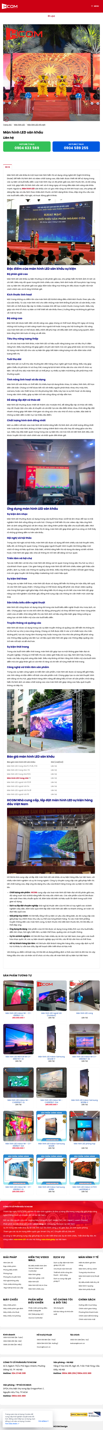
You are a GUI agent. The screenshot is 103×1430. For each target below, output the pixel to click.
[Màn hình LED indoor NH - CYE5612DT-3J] (18, 1082)
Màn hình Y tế (89, 1257)
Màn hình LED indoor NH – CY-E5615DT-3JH (18, 1145)
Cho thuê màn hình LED (63, 1269)
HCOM (34, 893)
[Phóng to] (6, 119)
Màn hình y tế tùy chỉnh (88, 1269)
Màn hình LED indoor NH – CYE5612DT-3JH (51, 1101)
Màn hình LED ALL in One (38, 1285)
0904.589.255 (69, 1373)
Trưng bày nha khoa (87, 1272)
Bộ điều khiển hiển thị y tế (89, 1282)
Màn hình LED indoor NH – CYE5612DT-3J (18, 1101)
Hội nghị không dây (11, 1281)
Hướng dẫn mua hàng (88, 1305)
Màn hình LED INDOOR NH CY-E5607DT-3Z (18, 1058)
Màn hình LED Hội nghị (36, 125)
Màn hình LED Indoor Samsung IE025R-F (84, 1101)
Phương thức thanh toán (88, 1312)
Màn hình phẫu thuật (87, 1289)
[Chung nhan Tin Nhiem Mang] (94, 1415)
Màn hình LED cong (84, 1013)
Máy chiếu (10, 1299)
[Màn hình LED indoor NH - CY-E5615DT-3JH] (18, 1126)
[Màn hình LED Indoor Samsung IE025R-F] (84, 1082)
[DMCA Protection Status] (78, 1415)
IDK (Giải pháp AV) (36, 1314)
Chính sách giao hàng (88, 1308)
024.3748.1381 (19, 1373)
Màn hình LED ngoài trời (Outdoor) (51, 1014)
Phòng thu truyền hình (12, 1277)
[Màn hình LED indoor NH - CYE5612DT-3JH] (51, 1082)
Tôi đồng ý (43, 1421)
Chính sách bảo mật (87, 1319)
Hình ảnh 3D (8, 1263)
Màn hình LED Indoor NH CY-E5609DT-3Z (84, 1058)
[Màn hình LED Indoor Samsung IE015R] (51, 1169)
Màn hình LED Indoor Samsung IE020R (51, 1145)
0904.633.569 (84, 1373)
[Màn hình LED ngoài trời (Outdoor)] (51, 995)
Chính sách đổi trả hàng (88, 1316)
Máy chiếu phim (9, 1305)
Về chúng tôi (59, 1308)
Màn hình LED (19, 125)
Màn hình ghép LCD (36, 1278)
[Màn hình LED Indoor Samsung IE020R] (51, 1126)
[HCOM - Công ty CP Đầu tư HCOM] (9, 6)
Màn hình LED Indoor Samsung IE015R (51, 1188)
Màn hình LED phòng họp (84, 1144)
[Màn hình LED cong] (84, 995)
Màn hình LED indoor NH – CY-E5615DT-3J (18, 1014)
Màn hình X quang (86, 1286)
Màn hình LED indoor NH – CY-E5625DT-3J (18, 1188)
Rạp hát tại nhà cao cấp (13, 1288)
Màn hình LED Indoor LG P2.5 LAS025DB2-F (85, 1188)
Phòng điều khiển (10, 1270)
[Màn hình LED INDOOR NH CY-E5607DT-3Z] (18, 1039)
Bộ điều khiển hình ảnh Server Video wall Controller (38, 1268)
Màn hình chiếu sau (36, 1289)
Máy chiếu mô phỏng (12, 1316)
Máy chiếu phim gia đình (13, 1308)
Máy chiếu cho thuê (11, 1312)
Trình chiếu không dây (12, 1284)
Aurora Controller (36, 1318)
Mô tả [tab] (7, 167)
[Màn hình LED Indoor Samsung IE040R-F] (51, 1039)
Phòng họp (7, 1273)
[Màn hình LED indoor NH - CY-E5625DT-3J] (18, 1169)
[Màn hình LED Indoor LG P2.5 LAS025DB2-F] (84, 1169)
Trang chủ (7, 125)
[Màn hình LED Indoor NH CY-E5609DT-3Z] (84, 1039)
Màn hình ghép (35, 1274)
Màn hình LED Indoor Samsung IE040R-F (51, 1058)
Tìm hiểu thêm (12, 1424)
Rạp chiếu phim (9, 1266)
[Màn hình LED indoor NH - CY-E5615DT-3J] (18, 995)
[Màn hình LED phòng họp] (84, 1126)
